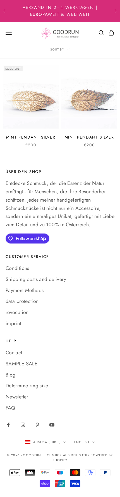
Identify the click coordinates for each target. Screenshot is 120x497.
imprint (13, 323)
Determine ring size (27, 385)
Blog (10, 374)
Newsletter (17, 396)
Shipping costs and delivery (36, 279)
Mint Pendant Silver (31, 137)
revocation (17, 312)
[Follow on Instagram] (23, 425)
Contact (14, 352)
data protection (22, 301)
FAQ (10, 407)
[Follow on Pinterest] (37, 425)
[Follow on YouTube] (52, 425)
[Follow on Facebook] (8, 425)
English (81, 442)
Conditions (17, 268)
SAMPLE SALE (21, 363)
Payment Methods (25, 290)
